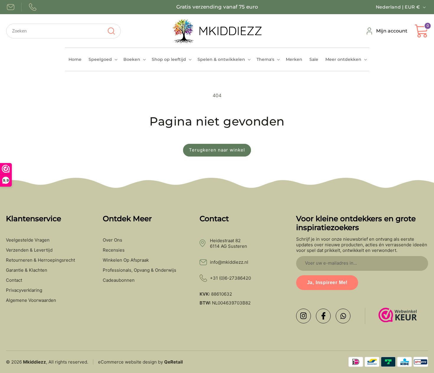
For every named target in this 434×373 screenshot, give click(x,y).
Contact (14, 280)
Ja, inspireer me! (327, 282)
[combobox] (63, 31)
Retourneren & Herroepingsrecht (40, 260)
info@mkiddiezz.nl (229, 262)
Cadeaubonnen (119, 280)
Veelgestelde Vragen (28, 240)
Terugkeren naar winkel (217, 150)
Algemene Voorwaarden (31, 300)
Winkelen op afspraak (126, 260)
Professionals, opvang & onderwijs (139, 270)
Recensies (114, 250)
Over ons (112, 240)
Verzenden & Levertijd (29, 250)
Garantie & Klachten (26, 270)
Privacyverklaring (24, 290)
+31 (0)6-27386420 (230, 278)
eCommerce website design (127, 362)
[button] (102, 59)
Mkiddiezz (34, 362)
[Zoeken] (111, 31)
